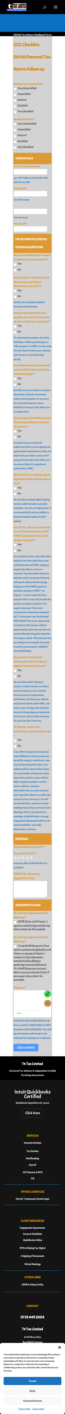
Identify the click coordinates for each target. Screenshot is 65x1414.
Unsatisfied (24, 94)
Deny (32, 1391)
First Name (20, 188)
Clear (19, 1013)
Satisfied (22, 105)
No (19, 269)
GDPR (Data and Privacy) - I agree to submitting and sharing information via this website (32, 925)
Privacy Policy (25, 1408)
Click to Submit (26, 1047)
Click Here (32, 1113)
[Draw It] (47, 994)
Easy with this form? (25, 853)
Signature (20, 987)
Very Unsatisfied (26, 88)
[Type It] (47, 1003)
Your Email (20, 224)
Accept (32, 1381)
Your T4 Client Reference (27, 166)
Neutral (22, 100)
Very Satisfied (25, 111)
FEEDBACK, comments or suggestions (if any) (27, 876)
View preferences (32, 1401)
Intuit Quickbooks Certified (32, 1094)
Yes (19, 263)
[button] (59, 1347)
